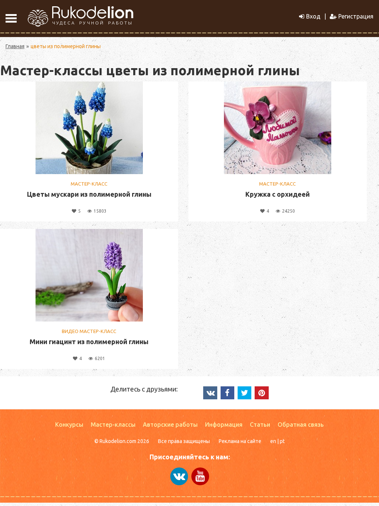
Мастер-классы (113, 424)
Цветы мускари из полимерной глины (89, 194)
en (273, 441)
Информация (223, 424)
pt (282, 441)
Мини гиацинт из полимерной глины (89, 341)
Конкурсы (69, 424)
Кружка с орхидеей (277, 194)
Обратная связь (301, 424)
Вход (313, 16)
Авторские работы (170, 424)
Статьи (260, 424)
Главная (15, 46)
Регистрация (355, 16)
